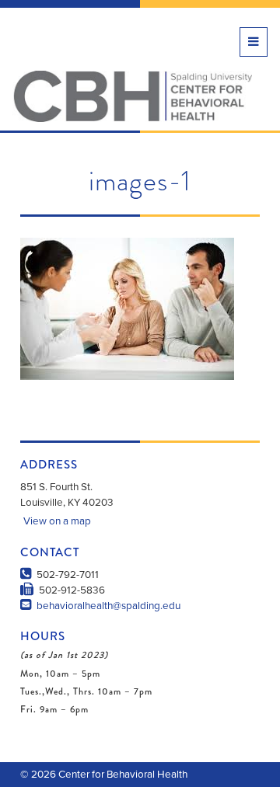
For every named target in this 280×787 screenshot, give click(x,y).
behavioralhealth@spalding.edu (107, 606)
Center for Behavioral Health (132, 96)
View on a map (57, 521)
